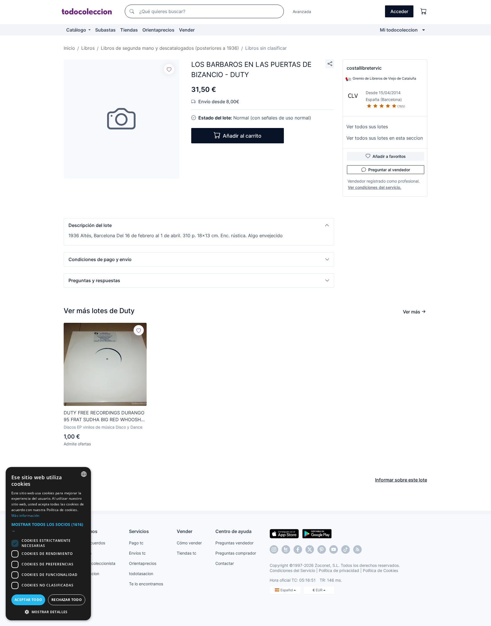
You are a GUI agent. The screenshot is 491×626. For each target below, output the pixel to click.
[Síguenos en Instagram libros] (286, 549)
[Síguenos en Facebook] (298, 549)
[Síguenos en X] (309, 549)
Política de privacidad (339, 570)
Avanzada (302, 11)
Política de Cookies (380, 570)
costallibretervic (364, 68)
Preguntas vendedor (234, 542)
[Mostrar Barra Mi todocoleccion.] (423, 30)
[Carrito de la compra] (423, 11)
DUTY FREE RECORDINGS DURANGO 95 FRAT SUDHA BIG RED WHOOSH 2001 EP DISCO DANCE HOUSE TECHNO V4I (104, 416)
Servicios (139, 531)
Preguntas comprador (235, 553)
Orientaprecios (158, 30)
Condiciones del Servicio (292, 570)
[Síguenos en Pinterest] (321, 549)
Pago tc (136, 542)
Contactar (224, 563)
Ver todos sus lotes (367, 126)
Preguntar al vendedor (389, 169)
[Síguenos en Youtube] (333, 549)
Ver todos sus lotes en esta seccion (384, 138)
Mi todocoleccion (399, 30)
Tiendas (129, 30)
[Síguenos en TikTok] (345, 549)
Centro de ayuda (233, 531)
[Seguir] (169, 69)
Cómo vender (189, 542)
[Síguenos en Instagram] (274, 549)
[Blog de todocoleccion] (357, 549)
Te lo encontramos (146, 583)
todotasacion (141, 573)
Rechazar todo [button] (66, 599)
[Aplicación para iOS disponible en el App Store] (284, 533)
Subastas (105, 30)
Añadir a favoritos (389, 156)
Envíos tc (137, 553)
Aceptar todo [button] (28, 599)
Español (287, 590)
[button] (198, 225)
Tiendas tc (186, 553)
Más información (25, 515)
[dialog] (48, 543)
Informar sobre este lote (401, 480)
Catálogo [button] (76, 30)
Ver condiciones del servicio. (374, 187)
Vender (187, 30)
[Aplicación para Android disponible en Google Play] (317, 533)
